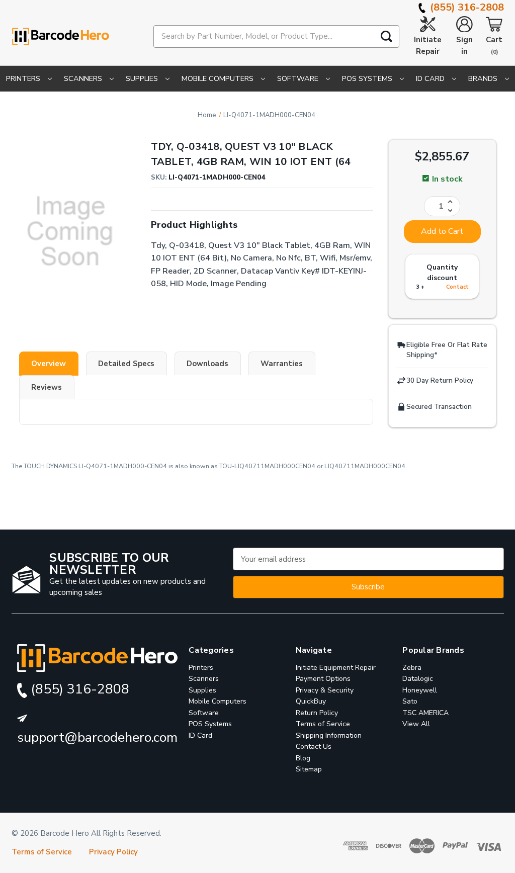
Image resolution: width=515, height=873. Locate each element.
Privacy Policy (113, 852)
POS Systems (368, 78)
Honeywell (419, 690)
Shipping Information (329, 735)
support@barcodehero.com (97, 737)
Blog (303, 758)
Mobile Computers (218, 78)
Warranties (282, 364)
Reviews (46, 387)
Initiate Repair (428, 45)
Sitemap (309, 769)
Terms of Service (323, 724)
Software (298, 78)
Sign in (464, 45)
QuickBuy (311, 701)
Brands (483, 78)
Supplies (143, 78)
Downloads (207, 364)
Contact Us (313, 746)
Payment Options (323, 678)
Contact (457, 287)
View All (416, 724)
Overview (48, 364)
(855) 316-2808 (465, 7)
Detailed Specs (126, 364)
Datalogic (417, 678)
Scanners (84, 78)
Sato (409, 701)
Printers (24, 78)
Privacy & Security (325, 690)
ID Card (431, 78)
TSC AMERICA (425, 713)
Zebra (411, 667)
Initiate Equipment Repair (336, 667)
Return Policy (317, 713)
